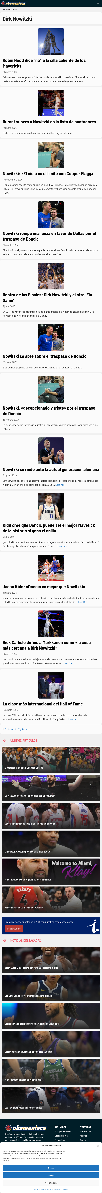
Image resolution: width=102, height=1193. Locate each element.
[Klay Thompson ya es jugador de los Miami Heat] (51, 872)
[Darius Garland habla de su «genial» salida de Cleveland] (51, 1016)
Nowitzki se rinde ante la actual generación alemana (51, 469)
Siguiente (24, 729)
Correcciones (60, 1140)
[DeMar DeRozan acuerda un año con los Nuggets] (51, 1044)
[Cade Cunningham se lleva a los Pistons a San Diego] (51, 816)
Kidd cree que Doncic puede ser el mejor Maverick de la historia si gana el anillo (49, 527)
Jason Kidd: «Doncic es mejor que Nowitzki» (44, 586)
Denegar (51, 1175)
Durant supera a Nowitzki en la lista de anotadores (49, 121)
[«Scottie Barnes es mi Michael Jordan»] (51, 899)
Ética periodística (61, 1136)
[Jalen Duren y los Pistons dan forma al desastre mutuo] (51, 960)
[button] (98, 1145)
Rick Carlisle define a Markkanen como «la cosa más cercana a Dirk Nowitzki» (47, 645)
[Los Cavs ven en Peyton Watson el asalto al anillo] (51, 988)
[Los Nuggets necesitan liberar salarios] (51, 1100)
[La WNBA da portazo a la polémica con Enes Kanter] (51, 788)
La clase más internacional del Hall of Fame (43, 703)
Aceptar (51, 1168)
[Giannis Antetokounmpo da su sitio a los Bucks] (51, 844)
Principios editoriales (63, 1131)
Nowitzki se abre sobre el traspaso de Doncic (44, 356)
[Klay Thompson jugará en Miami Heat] (51, 1072)
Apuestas (83, 1136)
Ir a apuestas (14, 928)
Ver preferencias (51, 1183)
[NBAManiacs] (13, 3)
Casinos (83, 1140)
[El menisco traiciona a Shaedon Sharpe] (51, 760)
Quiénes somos (85, 1131)
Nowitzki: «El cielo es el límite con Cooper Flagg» (48, 173)
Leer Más (60, 484)
